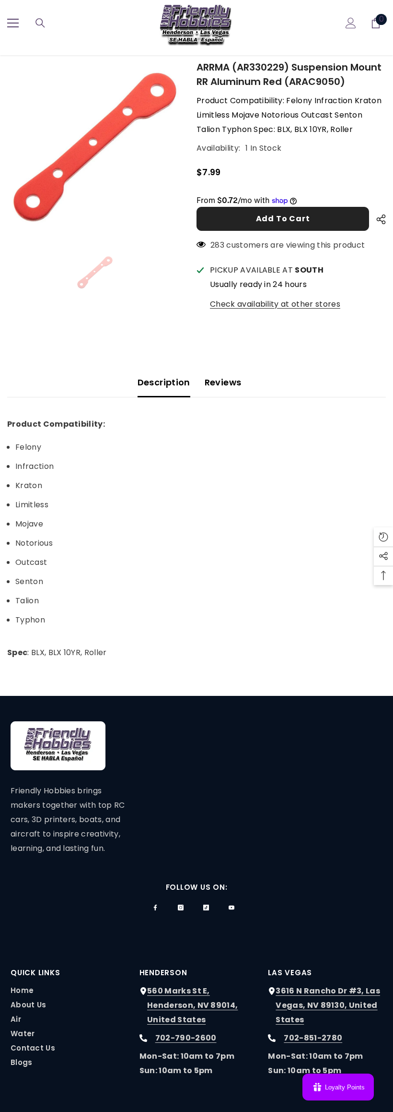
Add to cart (283, 218)
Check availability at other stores (275, 304)
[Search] (40, 23)
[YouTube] (231, 907)
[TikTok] (206, 907)
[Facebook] (155, 907)
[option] (94, 147)
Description (164, 382)
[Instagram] (181, 907)
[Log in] (351, 23)
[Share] (377, 219)
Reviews (223, 382)
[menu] (13, 23)
